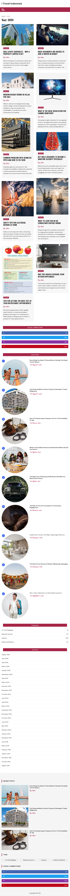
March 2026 (5, 666)
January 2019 (6, 754)
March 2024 (5, 706)
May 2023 (5, 726)
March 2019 (5, 746)
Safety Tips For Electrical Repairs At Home (14, 223)
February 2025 (6, 686)
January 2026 (6, 670)
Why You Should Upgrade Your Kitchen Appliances (51, 275)
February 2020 (6, 730)
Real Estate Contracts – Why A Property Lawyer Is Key (16, 52)
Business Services (7, 634)
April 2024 (5, 702)
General (6, 48)
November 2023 (7, 714)
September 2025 (7, 674)
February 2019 (6, 750)
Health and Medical (8, 642)
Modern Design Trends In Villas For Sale (16, 95)
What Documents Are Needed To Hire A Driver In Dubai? (51, 52)
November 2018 (6, 758)
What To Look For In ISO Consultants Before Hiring (49, 221)
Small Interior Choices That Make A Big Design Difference (47, 535)
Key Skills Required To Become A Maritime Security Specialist (51, 157)
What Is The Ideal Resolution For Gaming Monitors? (52, 112)
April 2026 (5, 662)
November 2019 (6, 738)
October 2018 (6, 762)
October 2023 (6, 718)
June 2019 (5, 742)
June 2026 (5, 658)
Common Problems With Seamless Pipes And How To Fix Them (17, 158)
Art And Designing (7, 630)
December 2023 (7, 710)
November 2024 (7, 690)
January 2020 (6, 734)
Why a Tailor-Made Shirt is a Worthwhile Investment (46, 593)
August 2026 (6, 654)
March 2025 (5, 682)
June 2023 (5, 722)
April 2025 (5, 678)
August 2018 (5, 765)
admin (7, 57)
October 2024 (6, 694)
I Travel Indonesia (12, 3)
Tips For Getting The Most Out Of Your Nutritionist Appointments (17, 301)
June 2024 (5, 698)
